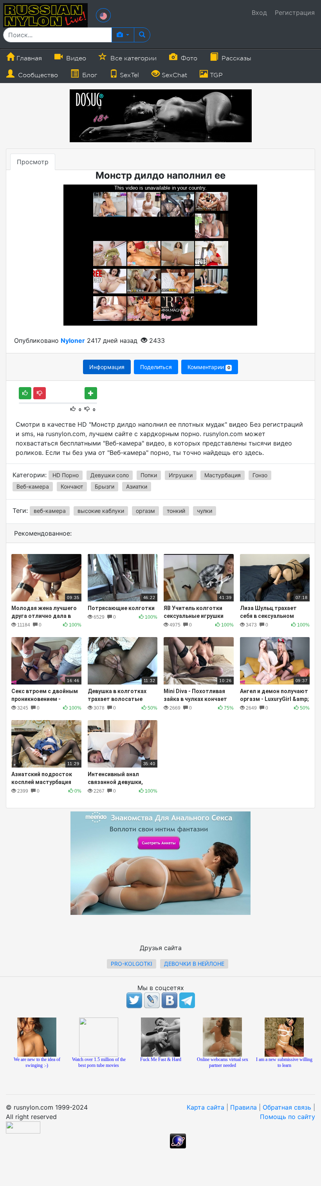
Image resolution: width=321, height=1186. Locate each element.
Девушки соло (109, 475)
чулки (204, 510)
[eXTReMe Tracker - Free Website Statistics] (178, 1140)
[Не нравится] (39, 393)
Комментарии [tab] (209, 367)
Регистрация (295, 12)
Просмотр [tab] (33, 162)
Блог (88, 75)
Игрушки (181, 475)
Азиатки (136, 486)
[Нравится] (25, 393)
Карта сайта (205, 1107)
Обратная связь (287, 1107)
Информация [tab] (106, 367)
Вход (259, 12)
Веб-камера (32, 486)
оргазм (145, 510)
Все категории (132, 58)
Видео (75, 58)
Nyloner (73, 340)
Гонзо (259, 475)
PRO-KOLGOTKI (131, 963)
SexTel (128, 75)
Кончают (72, 486)
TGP (215, 75)
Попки (149, 475)
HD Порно (65, 475)
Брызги (104, 486)
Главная (28, 58)
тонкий (176, 510)
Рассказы (235, 58)
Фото (188, 58)
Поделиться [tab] (156, 367)
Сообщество (37, 75)
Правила (243, 1107)
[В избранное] (91, 393)
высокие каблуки (101, 510)
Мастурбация (222, 475)
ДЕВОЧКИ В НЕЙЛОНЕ (194, 963)
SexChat (173, 75)
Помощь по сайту (287, 1117)
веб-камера (50, 510)
